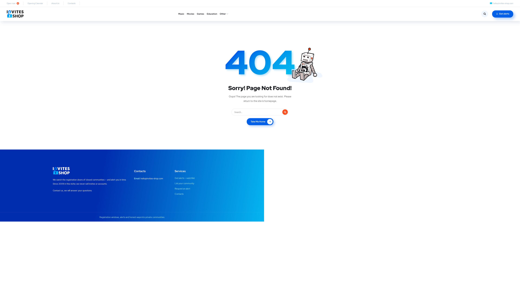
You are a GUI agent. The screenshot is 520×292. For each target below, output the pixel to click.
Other (223, 13)
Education (212, 13)
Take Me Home (258, 121)
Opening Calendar (35, 3)
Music (181, 13)
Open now (12, 3)
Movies (190, 13)
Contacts (71, 3)
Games (200, 13)
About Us (55, 3)
